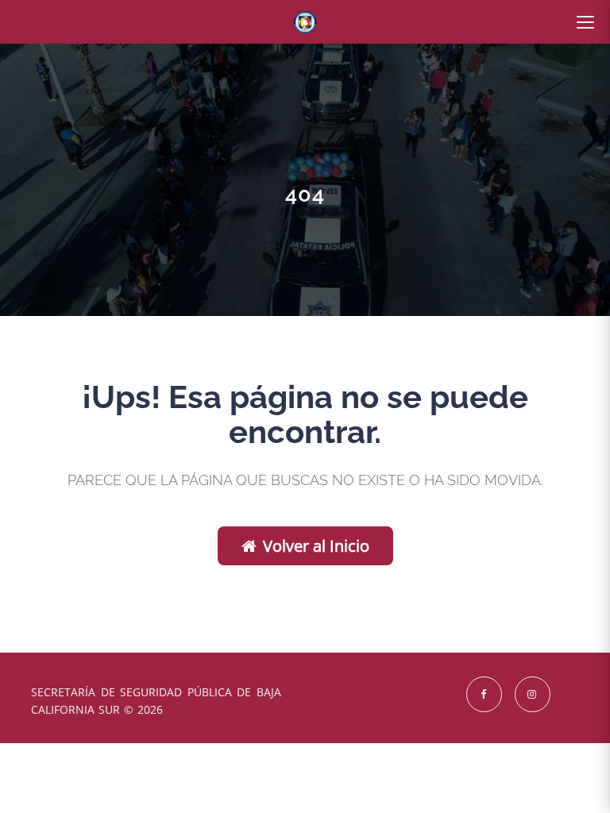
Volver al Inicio (316, 546)
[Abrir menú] (585, 22)
